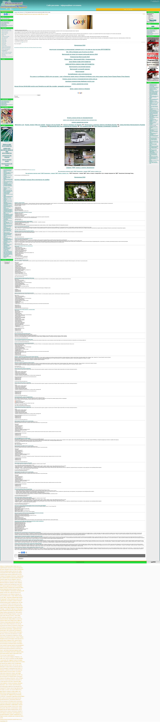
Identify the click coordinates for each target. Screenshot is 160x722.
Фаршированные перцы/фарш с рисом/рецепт (7, 248)
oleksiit (1, 717)
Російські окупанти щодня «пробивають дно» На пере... (11, 602)
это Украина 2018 (85, 126)
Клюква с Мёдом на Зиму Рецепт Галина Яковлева (153, 93)
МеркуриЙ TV (5, 243)
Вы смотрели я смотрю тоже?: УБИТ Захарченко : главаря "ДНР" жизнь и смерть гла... (80, 171)
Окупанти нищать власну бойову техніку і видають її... (11, 620)
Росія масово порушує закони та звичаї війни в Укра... (11, 653)
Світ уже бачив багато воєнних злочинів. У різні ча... (10, 589)
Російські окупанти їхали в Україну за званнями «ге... (11, 594)
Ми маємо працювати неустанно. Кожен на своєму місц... (12, 569)
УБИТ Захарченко (32, 169)
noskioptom (83, 120)
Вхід (131, 9)
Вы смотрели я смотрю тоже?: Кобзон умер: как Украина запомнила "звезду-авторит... (28, 47)
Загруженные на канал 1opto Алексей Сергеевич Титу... (7, 169)
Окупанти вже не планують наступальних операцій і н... (11, 711)
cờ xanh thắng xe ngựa (6, 238)
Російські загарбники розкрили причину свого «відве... (11, 571)
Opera (149, 17)
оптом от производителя (5, 22)
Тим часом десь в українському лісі (7, 655)
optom (64, 120)
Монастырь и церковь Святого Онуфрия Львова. (100, 124)
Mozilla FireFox (150, 15)
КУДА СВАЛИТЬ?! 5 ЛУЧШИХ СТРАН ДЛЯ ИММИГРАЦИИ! (8, 215)
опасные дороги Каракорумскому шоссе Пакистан (7, 256)
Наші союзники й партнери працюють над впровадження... (12, 645)
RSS (158, 1)
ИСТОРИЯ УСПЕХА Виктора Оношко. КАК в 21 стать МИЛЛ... (8, 212)
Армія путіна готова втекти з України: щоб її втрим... (10, 673)
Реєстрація (128, 9)
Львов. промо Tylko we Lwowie (35, 124)
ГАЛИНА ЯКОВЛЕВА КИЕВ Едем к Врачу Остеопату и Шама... (153, 131)
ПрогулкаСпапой (6, 213)
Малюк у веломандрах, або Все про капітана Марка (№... (8, 190)
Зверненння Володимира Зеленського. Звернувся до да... (12, 651)
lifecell (150, 98)
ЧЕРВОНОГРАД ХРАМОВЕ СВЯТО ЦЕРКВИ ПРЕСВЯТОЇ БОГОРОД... (153, 153)
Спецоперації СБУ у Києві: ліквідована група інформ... (11, 572)
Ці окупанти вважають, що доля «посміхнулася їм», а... (11, 714)
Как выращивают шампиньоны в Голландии (7, 209)
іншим (149, 19)
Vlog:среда (151, 114)
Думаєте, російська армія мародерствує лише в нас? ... (11, 584)
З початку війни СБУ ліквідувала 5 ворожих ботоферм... (11, 660)
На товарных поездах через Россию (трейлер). (7, 254)
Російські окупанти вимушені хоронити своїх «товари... (11, 706)
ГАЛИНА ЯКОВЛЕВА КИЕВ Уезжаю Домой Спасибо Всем (153, 104)
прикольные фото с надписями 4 (6, 246)
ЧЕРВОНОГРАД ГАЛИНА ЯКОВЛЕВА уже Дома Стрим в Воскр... (153, 102)
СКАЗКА (4, 195)
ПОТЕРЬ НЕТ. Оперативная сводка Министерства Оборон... (12, 696)
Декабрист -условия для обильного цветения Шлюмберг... (153, 122)
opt (90, 120)
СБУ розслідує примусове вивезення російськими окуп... (11, 648)
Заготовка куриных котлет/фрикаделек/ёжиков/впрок (153, 113)
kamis (92, 120)
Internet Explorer (150, 18)
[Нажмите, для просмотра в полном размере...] (79, 28)
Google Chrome (150, 16)
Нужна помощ (5, 237)
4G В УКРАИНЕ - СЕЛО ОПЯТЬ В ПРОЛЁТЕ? (7, 228)
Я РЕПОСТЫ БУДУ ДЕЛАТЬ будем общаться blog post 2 (153, 146)
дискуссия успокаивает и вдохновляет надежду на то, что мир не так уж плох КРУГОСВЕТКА (79, 49)
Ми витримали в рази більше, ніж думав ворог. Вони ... (11, 628)
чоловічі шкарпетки (4, 24)
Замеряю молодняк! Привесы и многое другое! (7, 233)
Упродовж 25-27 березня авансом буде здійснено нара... (12, 688)
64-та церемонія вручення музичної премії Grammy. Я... (11, 577)
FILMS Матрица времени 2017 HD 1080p (153, 86)
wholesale (72, 120)
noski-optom (77, 120)
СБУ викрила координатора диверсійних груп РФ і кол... (11, 674)
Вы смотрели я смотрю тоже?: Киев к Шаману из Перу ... (153, 140)
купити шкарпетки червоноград (6, 21)
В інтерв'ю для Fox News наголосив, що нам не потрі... (11, 599)
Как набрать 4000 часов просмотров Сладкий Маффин (7, 177)
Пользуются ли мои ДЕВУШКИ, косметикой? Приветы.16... (153, 89)
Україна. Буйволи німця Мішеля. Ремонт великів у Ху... (7, 231)
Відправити (21, 558)
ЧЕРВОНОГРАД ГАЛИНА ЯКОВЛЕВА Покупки (153, 84)
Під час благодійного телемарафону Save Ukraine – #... (11, 668)
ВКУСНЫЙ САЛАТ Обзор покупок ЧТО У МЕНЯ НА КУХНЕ (153, 95)
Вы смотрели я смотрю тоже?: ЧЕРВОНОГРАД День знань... (153, 148)
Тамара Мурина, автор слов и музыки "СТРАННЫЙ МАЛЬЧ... (153, 97)
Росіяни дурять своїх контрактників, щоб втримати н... (11, 630)
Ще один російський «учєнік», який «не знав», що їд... (11, 665)
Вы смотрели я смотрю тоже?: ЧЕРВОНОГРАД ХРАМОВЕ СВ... (153, 150)
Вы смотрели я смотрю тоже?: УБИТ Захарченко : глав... (153, 162)
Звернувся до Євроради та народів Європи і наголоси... (11, 704)
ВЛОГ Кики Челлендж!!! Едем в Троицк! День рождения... (154, 111)
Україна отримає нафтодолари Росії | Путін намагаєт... (11, 612)
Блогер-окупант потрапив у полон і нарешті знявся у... (11, 640)
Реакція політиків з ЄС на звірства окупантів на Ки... (10, 592)
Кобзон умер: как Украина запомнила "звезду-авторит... (154, 157)
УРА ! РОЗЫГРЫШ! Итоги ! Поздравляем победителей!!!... (7, 219)
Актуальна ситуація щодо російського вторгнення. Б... (11, 679)
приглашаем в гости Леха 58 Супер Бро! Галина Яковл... (7, 210)
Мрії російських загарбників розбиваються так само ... (11, 693)
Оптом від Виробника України (7, 123)
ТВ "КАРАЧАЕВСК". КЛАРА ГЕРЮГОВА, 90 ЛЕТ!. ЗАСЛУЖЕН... (153, 134)
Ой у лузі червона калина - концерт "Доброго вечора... (11, 595)
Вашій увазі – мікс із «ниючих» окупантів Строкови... (10, 684)
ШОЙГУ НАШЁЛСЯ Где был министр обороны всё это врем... (12, 661)
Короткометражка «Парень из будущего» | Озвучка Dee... (154, 87)
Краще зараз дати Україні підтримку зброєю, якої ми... (11, 709)
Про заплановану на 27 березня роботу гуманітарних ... (11, 676)
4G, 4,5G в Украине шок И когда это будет (79, 52)
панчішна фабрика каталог (5, 23)
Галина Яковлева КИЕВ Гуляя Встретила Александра (154, 138)
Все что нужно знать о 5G (7, 229)
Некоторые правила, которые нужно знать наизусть (8, 172)
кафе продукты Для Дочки (7, 241)
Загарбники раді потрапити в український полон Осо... (11, 574)
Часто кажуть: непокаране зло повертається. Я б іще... (11, 635)
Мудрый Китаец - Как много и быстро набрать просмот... (154, 91)
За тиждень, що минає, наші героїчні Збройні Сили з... (11, 689)
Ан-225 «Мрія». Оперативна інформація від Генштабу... (11, 597)
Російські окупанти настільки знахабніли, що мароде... (11, 641)
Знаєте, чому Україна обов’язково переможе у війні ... (11, 650)
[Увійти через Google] (9, 14)
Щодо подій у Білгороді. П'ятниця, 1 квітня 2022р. (10, 615)
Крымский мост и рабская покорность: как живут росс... (8, 206)
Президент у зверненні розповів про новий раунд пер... (11, 669)
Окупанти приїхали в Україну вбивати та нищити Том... (11, 618)
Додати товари (7, 141)
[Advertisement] (7, 79)
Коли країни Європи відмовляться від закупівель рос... (11, 686)
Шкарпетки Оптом (7, 108)
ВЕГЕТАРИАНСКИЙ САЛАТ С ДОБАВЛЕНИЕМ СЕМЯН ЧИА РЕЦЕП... (8, 240)
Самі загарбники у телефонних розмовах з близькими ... (11, 683)
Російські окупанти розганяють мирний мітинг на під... (11, 719)
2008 (18, 12)
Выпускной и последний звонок (79, 66)
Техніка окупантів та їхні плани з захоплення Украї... (11, 681)
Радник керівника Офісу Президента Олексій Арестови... (11, 607)
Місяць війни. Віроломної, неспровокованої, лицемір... (11, 707)
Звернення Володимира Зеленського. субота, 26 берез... (12, 678)
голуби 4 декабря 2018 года (7, 181)
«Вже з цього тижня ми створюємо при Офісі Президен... (12, 658)
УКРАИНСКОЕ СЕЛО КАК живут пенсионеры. (7, 245)
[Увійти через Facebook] (7, 14)
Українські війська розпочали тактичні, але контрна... (11, 671)
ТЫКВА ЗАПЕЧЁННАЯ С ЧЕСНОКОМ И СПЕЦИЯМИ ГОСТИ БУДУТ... (7, 204)
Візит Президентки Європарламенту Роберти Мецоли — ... (12, 610)
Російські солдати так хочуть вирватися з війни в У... (10, 579)
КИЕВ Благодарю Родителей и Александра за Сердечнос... (153, 118)
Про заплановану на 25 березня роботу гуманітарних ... (11, 701)
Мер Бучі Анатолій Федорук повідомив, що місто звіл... (11, 613)
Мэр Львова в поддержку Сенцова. (106, 126)
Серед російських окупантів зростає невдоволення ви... (11, 605)
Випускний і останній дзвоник (80, 69)
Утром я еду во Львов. (53, 124)
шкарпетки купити (4, 26)
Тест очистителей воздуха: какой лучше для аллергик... (7, 251)
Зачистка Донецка (6, 193)
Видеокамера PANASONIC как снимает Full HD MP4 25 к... (7, 186)
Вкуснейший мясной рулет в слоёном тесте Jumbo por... (7, 225)
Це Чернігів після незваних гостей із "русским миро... (11, 663)
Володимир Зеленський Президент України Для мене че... (12, 638)
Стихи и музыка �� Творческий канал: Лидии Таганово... (153, 126)
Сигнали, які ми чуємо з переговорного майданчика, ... (11, 646)
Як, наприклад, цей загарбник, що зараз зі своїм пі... (11, 617)
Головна (125, 9)
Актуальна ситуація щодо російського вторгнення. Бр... (11, 622)
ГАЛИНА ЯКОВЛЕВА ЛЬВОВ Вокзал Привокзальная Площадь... (153, 100)
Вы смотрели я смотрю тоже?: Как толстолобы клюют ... (153, 144)
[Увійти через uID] (5, 14)
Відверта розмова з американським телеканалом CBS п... (12, 587)
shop (95, 120)
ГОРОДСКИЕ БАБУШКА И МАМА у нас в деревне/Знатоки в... (7, 235)
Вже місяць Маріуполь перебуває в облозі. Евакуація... (11, 582)
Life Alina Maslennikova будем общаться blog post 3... (154, 110)
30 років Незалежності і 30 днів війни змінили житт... (10, 699)
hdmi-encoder (5, 182)
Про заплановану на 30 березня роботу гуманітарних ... (11, 643)
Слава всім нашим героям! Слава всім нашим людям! (11, 702)
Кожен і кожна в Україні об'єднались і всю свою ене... (11, 623)
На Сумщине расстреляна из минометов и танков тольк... (12, 625)
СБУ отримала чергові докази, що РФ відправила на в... (11, 712)
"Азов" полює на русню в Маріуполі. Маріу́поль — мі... (11, 656)
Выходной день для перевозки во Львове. (63, 126)
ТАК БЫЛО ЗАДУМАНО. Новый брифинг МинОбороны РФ (12, 590)
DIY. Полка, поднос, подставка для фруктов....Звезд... (6, 250)
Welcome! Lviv (19, 124)
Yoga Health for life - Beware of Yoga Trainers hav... (8, 222)
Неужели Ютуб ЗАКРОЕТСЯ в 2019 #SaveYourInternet (7, 184)
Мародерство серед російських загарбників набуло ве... (11, 666)
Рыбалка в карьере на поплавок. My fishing (6, 192)
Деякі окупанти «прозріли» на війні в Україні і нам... (10, 691)
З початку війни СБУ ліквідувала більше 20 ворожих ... (11, 694)
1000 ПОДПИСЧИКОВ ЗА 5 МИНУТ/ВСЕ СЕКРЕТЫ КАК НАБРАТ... (153, 142)
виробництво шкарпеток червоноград (7, 25)
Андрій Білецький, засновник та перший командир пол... (11, 567)
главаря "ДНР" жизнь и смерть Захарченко (80, 167)
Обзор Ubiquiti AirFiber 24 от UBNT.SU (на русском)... (7, 217)
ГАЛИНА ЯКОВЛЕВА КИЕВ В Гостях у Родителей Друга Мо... (153, 136)
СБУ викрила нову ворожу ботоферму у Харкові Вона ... (11, 627)
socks (67, 120)
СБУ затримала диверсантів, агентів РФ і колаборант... (11, 585)
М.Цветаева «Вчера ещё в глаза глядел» (153, 129)
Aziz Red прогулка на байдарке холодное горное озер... (153, 159)
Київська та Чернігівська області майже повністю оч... (11, 566)
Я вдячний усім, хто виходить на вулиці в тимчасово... (11, 600)
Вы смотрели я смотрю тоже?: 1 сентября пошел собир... (153, 155)
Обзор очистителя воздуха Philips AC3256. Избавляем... (7, 253)
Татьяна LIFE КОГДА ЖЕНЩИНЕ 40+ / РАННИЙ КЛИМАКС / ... (153, 120)
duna (88, 120)
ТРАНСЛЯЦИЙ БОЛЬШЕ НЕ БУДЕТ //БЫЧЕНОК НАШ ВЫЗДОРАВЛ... (153, 116)
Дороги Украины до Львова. (72, 124)
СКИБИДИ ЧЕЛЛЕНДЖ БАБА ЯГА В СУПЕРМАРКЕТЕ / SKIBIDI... (8, 197)
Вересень (21, 12)
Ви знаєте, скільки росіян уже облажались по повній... (11, 633)
